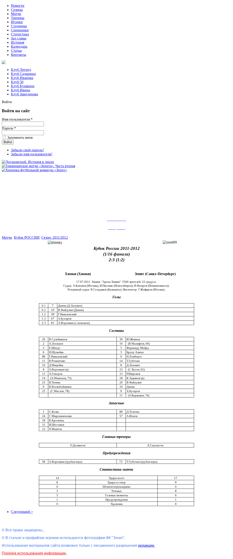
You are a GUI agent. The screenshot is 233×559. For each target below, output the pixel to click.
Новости (17, 5)
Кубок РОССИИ (27, 237)
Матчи (16, 14)
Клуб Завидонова (24, 94)
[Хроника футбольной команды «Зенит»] (34, 170)
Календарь (19, 46)
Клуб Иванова (22, 78)
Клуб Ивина (20, 90)
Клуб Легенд (21, 70)
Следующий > (22, 512)
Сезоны (17, 10)
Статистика (20, 34)
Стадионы (19, 26)
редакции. (146, 545)
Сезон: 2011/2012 (54, 237)
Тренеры (17, 18)
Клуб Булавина (22, 86)
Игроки (17, 22)
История (17, 42)
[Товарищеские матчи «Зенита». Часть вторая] (38, 166)
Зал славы (18, 38)
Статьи (16, 50)
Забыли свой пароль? (27, 150)
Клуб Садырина (23, 74)
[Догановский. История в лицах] (28, 162)
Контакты (18, 55)
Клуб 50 (17, 82)
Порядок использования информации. (34, 553)
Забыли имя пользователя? (31, 154)
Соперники (20, 30)
